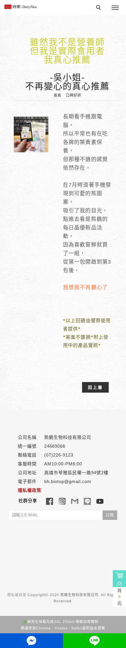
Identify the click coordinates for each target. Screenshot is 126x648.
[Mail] (75, 501)
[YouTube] (100, 501)
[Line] (87, 501)
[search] (99, 8)
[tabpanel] (63, 245)
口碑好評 (73, 95)
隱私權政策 (16, 595)
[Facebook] (50, 501)
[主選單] (115, 7)
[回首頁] (20, 6)
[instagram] (62, 501)
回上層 (95, 387)
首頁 (57, 95)
